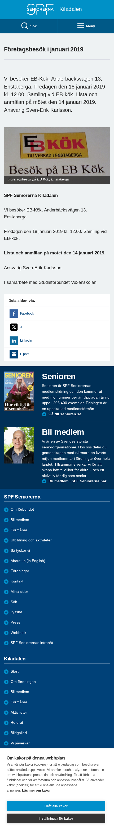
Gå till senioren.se (65, 414)
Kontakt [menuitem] (17, 581)
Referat (17, 723)
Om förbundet (22, 509)
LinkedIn (26, 340)
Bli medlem (20, 520)
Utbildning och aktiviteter (31, 540)
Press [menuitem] (15, 622)
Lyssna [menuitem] (16, 612)
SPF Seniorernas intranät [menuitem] (32, 643)
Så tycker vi (20, 551)
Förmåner (19, 530)
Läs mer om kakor (36, 790)
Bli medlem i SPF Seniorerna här (77, 481)
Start (15, 671)
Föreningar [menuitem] (20, 571)
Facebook (27, 313)
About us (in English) (28, 561)
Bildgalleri (19, 733)
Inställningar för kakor (56, 818)
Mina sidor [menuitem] (19, 592)
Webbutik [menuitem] (18, 633)
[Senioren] (19, 391)
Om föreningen (23, 682)
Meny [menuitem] (90, 26)
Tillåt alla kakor (56, 806)
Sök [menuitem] (33, 26)
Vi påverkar (20, 743)
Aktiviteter (19, 712)
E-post (24, 354)
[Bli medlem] (19, 445)
